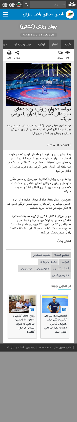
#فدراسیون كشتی (60, 275)
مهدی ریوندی (48, 261)
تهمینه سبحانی (41, 255)
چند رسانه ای (22, 44)
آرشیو (41, 44)
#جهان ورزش (42, 269)
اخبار (55, 44)
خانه (68, 44)
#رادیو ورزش (26, 269)
